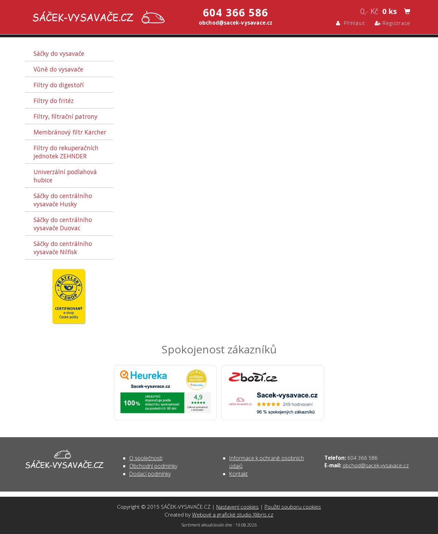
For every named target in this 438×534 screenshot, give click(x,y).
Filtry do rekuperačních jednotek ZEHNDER (66, 152)
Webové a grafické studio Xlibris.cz (232, 514)
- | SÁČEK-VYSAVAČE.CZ (97, 18)
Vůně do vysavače (58, 69)
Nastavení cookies (237, 506)
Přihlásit (352, 22)
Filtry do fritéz (54, 100)
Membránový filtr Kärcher (70, 132)
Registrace (395, 22)
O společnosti (146, 458)
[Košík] (407, 11)
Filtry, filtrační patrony (66, 116)
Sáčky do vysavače (59, 53)
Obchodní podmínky (153, 466)
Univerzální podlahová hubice (65, 176)
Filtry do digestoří (59, 85)
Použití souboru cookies (293, 506)
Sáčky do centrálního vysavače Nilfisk (63, 247)
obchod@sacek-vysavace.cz (376, 465)
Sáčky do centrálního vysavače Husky (63, 200)
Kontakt (238, 474)
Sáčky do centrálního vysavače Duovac (63, 224)
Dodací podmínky (150, 474)
